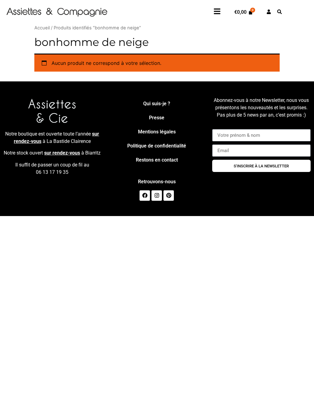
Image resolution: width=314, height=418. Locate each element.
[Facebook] (145, 195)
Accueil (42, 28)
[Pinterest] (168, 195)
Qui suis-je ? (156, 103)
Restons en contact (157, 160)
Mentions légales (157, 132)
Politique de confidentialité (156, 146)
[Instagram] (156, 195)
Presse (156, 118)
